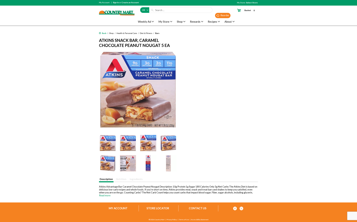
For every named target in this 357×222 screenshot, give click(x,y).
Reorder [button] (224, 15)
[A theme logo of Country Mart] (117, 7)
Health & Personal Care (127, 33)
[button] (107, 143)
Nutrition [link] (121, 179)
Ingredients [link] (136, 179)
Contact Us (197, 208)
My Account (104, 2)
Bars (157, 33)
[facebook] (235, 208)
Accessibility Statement (199, 220)
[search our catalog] (152, 10)
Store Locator (158, 208)
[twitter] (241, 208)
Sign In (116, 2)
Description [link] (106, 179)
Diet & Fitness (146, 33)
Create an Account (130, 2)
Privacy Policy (172, 220)
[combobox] (144, 10)
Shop (111, 33)
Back (104, 33)
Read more (104, 195)
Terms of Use (184, 220)
